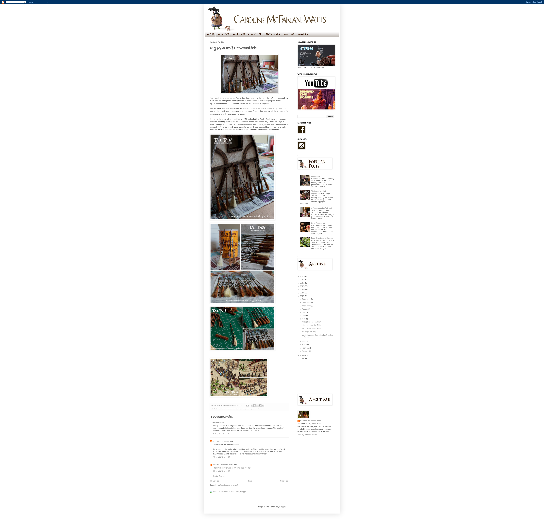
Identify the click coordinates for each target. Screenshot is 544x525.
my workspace (244, 409)
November (306, 302)
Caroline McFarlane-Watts (222, 465)
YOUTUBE (289, 34)
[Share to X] (257, 405)
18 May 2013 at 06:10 (221, 457)
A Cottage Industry (309, 332)
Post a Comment (219, 476)
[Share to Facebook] (260, 405)
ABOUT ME (223, 34)
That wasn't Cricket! (318, 191)
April (304, 341)
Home (249, 481)
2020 (302, 276)
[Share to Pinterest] (263, 405)
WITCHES (303, 34)
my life (235, 409)
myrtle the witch (255, 409)
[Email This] (252, 405)
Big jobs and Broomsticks (311, 328)
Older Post (284, 481)
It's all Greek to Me (318, 223)
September (306, 306)
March (304, 345)
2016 (302, 286)
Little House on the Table (311, 325)
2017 (302, 283)
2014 (302, 293)
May (304, 319)
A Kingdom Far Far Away (311, 322)
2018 (302, 280)
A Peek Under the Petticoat (321, 208)
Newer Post (214, 481)
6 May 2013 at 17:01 (221, 434)
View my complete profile (307, 435)
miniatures (229, 409)
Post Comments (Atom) (229, 485)
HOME (210, 34)
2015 (302, 290)
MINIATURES (273, 34)
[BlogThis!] (254, 405)
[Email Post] (247, 405)
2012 (302, 355)
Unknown (216, 423)
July (304, 312)
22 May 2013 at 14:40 (221, 471)
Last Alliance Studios (221, 441)
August (305, 309)
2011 (302, 359)
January (305, 351)
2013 (302, 296)
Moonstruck (315, 176)
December (306, 299)
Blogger (282, 507)
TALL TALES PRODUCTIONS (247, 34)
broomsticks (220, 409)
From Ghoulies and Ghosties (322, 238)
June (304, 316)
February (305, 348)
